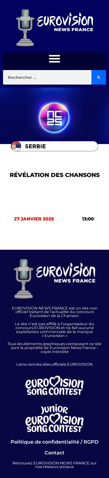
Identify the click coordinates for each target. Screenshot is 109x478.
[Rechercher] (98, 77)
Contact (54, 453)
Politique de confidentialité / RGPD (54, 442)
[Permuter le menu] (54, 59)
